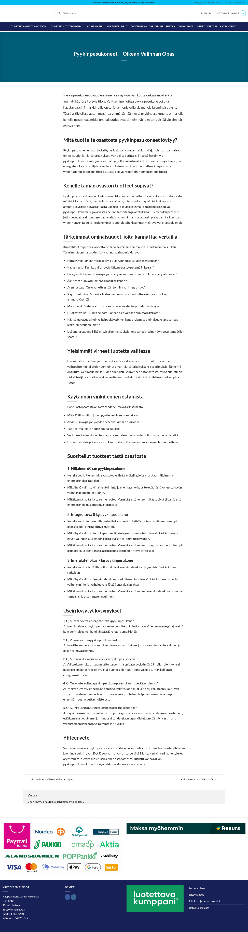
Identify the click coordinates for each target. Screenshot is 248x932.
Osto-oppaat (186, 26)
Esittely (170, 26)
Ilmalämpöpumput (116, 26)
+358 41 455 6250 (13, 913)
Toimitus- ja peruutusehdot (204, 901)
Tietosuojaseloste (199, 907)
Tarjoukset (156, 26)
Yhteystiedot (228, 26)
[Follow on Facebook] (67, 897)
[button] (206, 13)
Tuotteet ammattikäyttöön (28, 26)
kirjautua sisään (52, 801)
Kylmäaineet (94, 26)
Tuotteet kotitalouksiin (66, 26)
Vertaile (212, 26)
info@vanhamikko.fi (14, 909)
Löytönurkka (138, 26)
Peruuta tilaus (197, 888)
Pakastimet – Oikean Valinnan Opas (52, 779)
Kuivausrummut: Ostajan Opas (199, 779)
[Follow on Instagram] (73, 897)
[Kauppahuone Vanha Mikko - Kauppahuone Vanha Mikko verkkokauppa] (19, 13)
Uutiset (200, 26)
